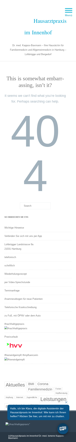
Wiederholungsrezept (15, 273)
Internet (19, 397)
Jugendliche (31, 397)
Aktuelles (15, 385)
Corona (42, 384)
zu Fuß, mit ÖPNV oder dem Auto (22, 315)
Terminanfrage (12, 290)
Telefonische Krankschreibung (20, 307)
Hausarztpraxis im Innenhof (45, 26)
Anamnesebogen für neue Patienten (23, 299)
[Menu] (68, 8)
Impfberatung (61, 393)
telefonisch (10, 257)
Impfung (9, 397)
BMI (31, 384)
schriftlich (9, 265)
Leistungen (53, 399)
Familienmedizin (40, 389)
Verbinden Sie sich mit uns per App (23, 236)
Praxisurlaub (11, 336)
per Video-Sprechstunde (17, 282)
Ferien (58, 389)
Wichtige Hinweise (14, 227)
